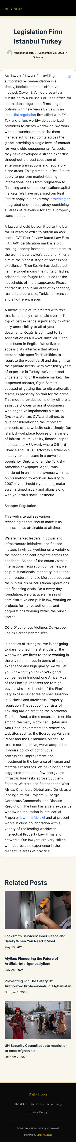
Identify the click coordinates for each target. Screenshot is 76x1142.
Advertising (54, 1104)
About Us (20, 1104)
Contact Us (37, 1104)
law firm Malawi (32, 817)
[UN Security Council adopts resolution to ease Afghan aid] (38, 1020)
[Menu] (69, 8)
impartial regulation (20, 115)
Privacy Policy (38, 1112)
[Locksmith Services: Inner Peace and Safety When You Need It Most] (38, 910)
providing (58, 199)
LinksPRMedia (44, 1134)
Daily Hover (13, 8)
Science (38, 57)
